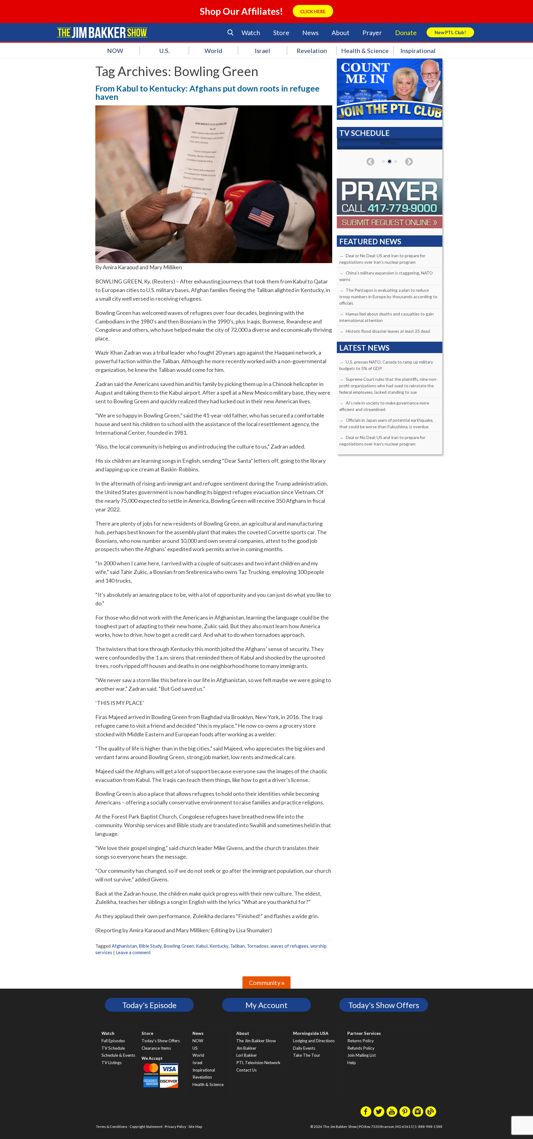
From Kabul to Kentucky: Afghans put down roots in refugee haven (207, 92)
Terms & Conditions (111, 1127)
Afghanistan (124, 946)
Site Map (195, 1127)
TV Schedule (113, 1048)
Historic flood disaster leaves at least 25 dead (388, 331)
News (310, 32)
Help (351, 1062)
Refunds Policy (360, 1048)
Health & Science (365, 50)
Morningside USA (310, 1033)
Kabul (202, 946)
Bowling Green (178, 946)
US (195, 1048)
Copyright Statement (146, 1127)
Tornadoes (258, 946)
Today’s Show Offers (161, 1040)
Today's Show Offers (383, 1005)
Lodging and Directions (314, 1040)
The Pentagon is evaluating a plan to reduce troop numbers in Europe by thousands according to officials (388, 297)
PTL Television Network (258, 1062)
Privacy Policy (175, 1127)
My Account (266, 1005)
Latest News (364, 347)
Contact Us (246, 1070)
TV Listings (111, 1062)
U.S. (164, 50)
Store (281, 32)
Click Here (313, 11)
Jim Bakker (102, 32)
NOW (115, 50)
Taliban (237, 946)
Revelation (312, 50)
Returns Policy (360, 1040)
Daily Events (304, 1048)
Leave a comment (133, 952)
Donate (406, 32)
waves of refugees (289, 946)
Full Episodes (113, 1040)
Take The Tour (306, 1055)
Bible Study (150, 946)
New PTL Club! (450, 32)
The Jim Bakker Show (256, 1040)
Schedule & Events (118, 1055)
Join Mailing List (361, 1055)
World (213, 50)
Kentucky (218, 946)
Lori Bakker (246, 1055)
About (340, 32)
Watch (251, 32)
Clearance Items (156, 1048)
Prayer (372, 32)
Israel (262, 50)
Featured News (370, 241)
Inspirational (418, 50)
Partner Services (364, 1033)
